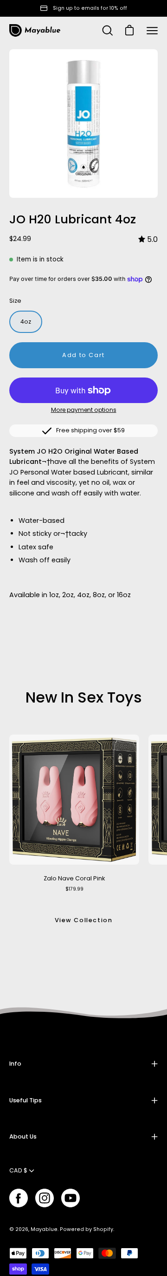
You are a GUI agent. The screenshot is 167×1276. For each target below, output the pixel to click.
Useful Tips (25, 1100)
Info (15, 1064)
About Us (23, 1136)
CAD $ (18, 1170)
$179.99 (74, 888)
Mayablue (44, 1229)
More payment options (83, 410)
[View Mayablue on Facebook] (18, 1198)
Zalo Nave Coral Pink (74, 878)
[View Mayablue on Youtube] (70, 1198)
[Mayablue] (34, 30)
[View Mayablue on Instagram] (44, 1198)
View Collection (84, 920)
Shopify (103, 1229)
